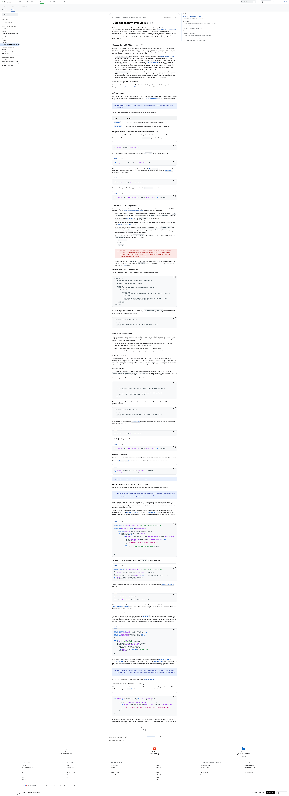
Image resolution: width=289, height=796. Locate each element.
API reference (203, 770)
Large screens (114, 765)
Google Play (53, 1)
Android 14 (158, 772)
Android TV (113, 775)
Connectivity (24, 6)
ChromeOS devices (115, 770)
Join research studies (250, 772)
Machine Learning (71, 767)
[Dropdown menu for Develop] (46, 2)
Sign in (285, 1)
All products (77, 785)
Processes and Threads (150, 679)
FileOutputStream (118, 661)
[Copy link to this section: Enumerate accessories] (128, 455)
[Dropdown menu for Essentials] (23, 2)
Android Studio (277, 1)
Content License (151, 736)
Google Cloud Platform (65, 785)
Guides (13, 9)
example (125, 265)
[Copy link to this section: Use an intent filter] (125, 368)
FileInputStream (164, 659)
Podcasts (24, 779)
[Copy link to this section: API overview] (125, 93)
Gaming (69, 765)
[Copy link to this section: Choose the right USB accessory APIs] (146, 45)
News (23, 775)
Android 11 (158, 779)
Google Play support (249, 770)
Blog (65, 1)
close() (129, 689)
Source (23, 772)
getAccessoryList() (123, 461)
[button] (10, 29)
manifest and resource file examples (133, 210)
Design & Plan (30, 1)
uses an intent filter (134, 493)
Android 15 (158, 770)
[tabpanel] (144, 147)
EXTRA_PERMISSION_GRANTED (121, 606)
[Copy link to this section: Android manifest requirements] (141, 206)
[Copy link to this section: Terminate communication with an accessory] (145, 684)
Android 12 (158, 777)
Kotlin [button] (115, 143)
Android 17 (158, 765)
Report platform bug (249, 765)
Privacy (68, 775)
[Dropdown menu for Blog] (68, 2)
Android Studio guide (205, 765)
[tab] (115, 143)
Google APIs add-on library (167, 56)
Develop (42, 1)
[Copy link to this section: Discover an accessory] (129, 355)
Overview (4, 9)
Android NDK (203, 775)
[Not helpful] (175, 17)
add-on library (130, 218)
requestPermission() (132, 512)
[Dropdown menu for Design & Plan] (36, 2)
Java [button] (122, 143)
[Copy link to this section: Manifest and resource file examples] (139, 270)
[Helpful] (173, 17)
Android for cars (115, 772)
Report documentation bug (251, 767)
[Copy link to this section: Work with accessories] (133, 334)
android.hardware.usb (151, 62)
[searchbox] (10, 14)
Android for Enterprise (27, 767)
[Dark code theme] (174, 146)
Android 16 (158, 767)
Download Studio (204, 772)
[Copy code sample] (176, 146)
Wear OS (113, 767)
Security (24, 770)
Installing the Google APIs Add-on (129, 87)
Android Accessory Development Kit (166, 29)
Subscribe (270, 792)
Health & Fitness (70, 770)
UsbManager (117, 122)
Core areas (13, 6)
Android (24, 765)
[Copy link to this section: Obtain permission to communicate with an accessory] (152, 485)
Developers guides (204, 767)
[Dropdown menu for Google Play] (59, 2)
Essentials (18, 1)
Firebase (55, 785)
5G (67, 777)
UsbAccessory (118, 126)
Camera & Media (71, 772)
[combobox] (248, 1)
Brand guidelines (36, 792)
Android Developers (116, 17)
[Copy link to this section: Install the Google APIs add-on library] (140, 82)
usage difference (137, 105)
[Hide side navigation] (18, 793)
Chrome (48, 785)
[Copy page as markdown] (152, 23)
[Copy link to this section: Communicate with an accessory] (136, 613)
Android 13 (158, 775)
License (29, 792)
